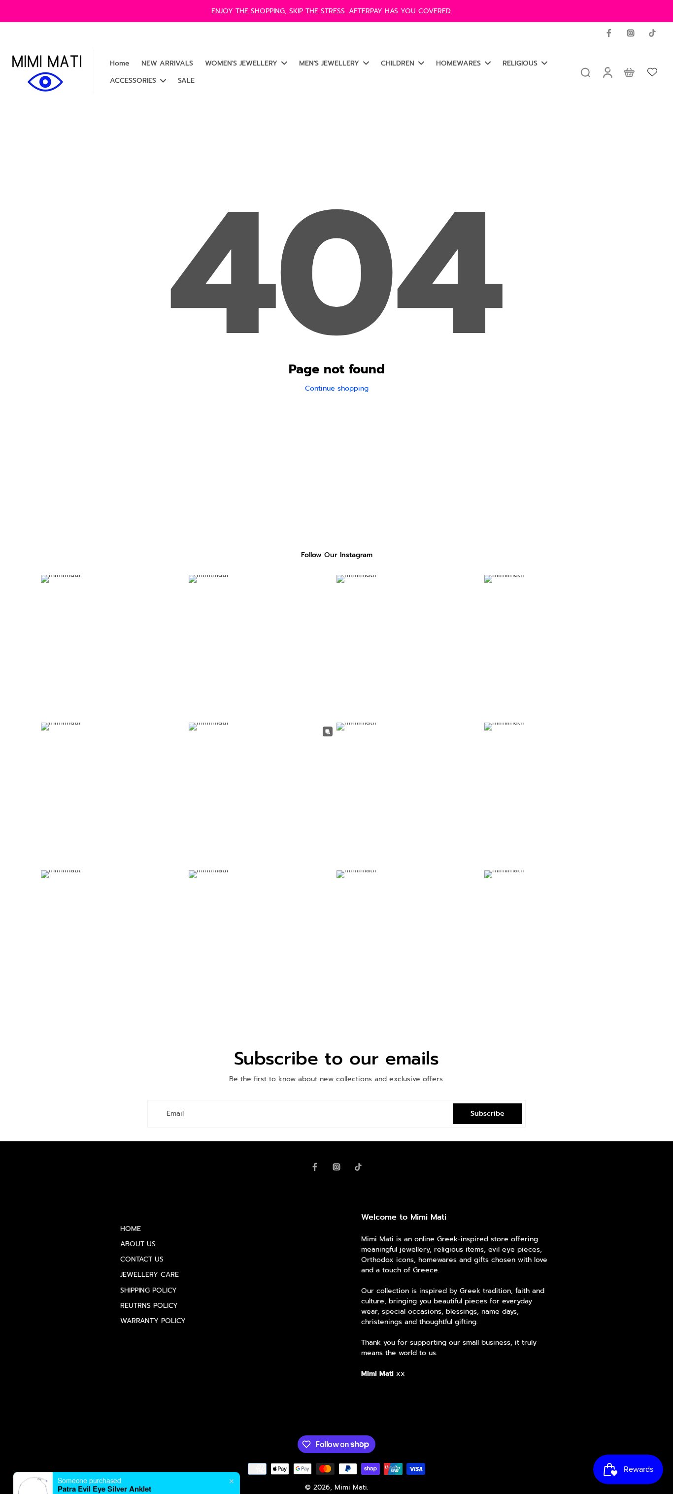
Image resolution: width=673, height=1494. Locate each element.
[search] (585, 72)
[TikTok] (652, 33)
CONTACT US (142, 1259)
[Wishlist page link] (652, 72)
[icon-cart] (628, 72)
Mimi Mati (351, 1487)
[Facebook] (609, 33)
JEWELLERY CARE (149, 1274)
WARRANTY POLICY (153, 1321)
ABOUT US (138, 1244)
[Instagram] (630, 33)
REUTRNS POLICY (149, 1305)
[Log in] (607, 72)
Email (175, 1113)
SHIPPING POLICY (148, 1290)
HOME (130, 1228)
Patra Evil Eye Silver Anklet (104, 1461)
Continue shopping (337, 388)
